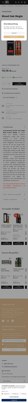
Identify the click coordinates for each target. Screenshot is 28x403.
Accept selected (14, 396)
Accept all (14, 400)
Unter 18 (14, 33)
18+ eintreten (14, 37)
